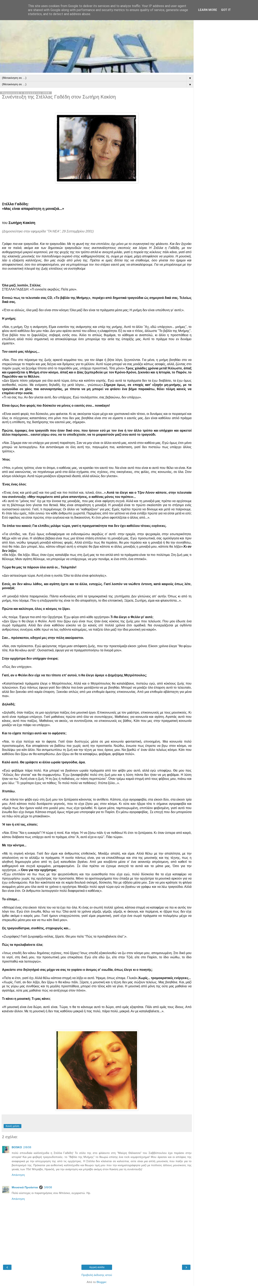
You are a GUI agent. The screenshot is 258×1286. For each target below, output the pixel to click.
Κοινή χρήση (12, 1126)
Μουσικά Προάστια (25, 1187)
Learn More (207, 10)
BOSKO (17, 1147)
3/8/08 (48, 1187)
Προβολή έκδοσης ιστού (96, 1275)
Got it (226, 10)
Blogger (101, 1282)
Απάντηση (18, 1174)
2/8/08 (27, 1147)
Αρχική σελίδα (96, 1267)
